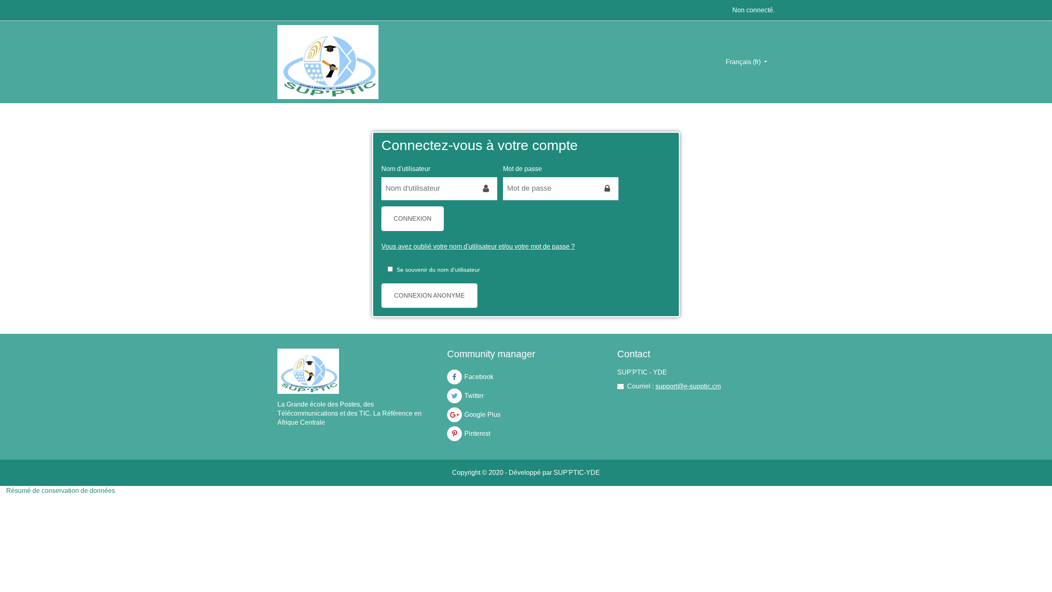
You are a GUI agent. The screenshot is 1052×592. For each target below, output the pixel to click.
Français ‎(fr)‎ (744, 61)
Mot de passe (522, 168)
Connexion (412, 218)
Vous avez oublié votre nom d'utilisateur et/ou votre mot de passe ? (478, 246)
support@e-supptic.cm (688, 386)
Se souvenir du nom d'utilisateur (438, 269)
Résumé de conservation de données (60, 490)
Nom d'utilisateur (405, 168)
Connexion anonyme (429, 295)
